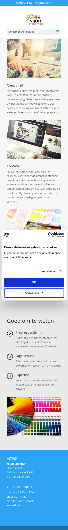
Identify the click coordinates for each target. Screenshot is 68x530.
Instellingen (49, 271)
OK (34, 282)
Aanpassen (32, 293)
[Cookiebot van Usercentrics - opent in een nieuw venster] (48, 234)
